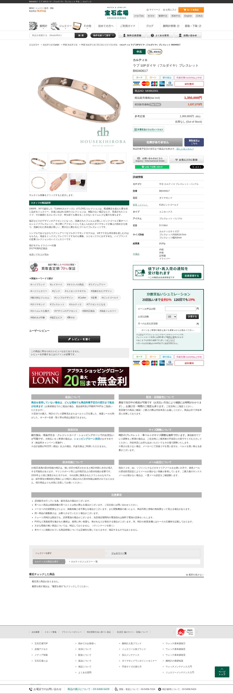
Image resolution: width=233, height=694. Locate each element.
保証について (84, 666)
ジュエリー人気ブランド (134, 649)
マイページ (154, 9)
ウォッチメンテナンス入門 (179, 666)
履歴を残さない (196, 574)
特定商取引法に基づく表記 (99, 632)
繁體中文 (163, 16)
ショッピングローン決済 (87, 438)
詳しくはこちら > (185, 149)
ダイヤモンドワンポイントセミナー (139, 661)
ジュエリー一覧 (119, 553)
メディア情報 (41, 655)
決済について (84, 649)
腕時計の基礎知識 (174, 661)
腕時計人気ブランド (132, 643)
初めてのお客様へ (87, 643)
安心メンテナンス (130, 655)
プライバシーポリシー (72, 632)
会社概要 (35, 632)
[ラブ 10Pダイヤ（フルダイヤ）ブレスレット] (38, 162)
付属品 (136, 254)
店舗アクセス (41, 649)
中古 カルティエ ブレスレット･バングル (179, 184)
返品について (84, 661)
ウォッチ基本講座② (175, 649)
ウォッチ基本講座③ (175, 655)
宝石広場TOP (41, 643)
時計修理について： (172, 689)
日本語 (199, 16)
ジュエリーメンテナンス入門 (180, 672)
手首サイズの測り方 (132, 666)
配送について (84, 655)
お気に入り (171, 9)
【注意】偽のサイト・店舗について (132, 632)
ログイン (59, 354)
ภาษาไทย (139, 16)
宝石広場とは (41, 661)
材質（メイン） (140, 205)
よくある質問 (84, 672)
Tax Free (155, 104)
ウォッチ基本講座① (175, 643)
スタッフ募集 (51, 632)
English (188, 16)
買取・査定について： (130, 689)
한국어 (151, 16)
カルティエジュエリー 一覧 (84, 561)
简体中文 (175, 16)
